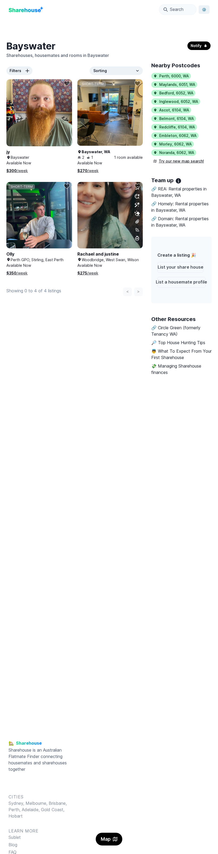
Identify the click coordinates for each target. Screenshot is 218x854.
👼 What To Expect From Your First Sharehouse (181, 354)
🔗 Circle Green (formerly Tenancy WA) (175, 331)
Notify (196, 45)
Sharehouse (20, 750)
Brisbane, (58, 803)
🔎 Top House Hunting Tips (178, 342)
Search (176, 9)
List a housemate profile (181, 282)
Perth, (15, 809)
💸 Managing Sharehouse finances (176, 369)
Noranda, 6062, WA (176, 152)
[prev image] (16, 118)
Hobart (16, 816)
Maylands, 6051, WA (177, 84)
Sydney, (17, 803)
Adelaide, (31, 809)
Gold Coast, (52, 809)
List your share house (180, 267)
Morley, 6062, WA (175, 144)
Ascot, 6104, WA (174, 110)
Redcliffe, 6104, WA (177, 127)
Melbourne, (36, 803)
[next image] (62, 118)
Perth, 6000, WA (174, 76)
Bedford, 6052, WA (176, 93)
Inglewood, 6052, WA (178, 101)
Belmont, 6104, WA (176, 118)
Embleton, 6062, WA (177, 135)
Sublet (15, 837)
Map (106, 839)
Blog (13, 844)
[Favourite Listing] (66, 83)
